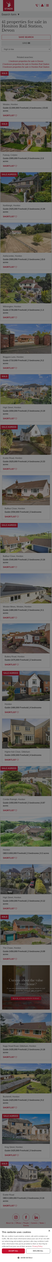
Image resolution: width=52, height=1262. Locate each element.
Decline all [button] (38, 1251)
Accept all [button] (13, 1251)
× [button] (49, 1231)
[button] (26, 1257)
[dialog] (26, 1245)
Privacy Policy (37, 1246)
